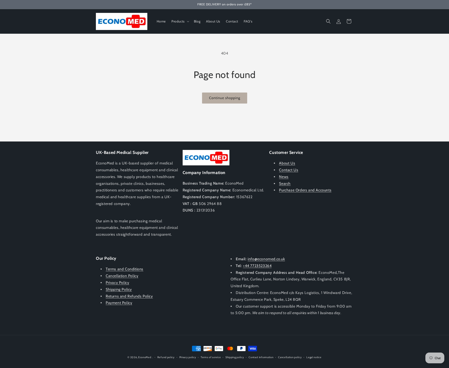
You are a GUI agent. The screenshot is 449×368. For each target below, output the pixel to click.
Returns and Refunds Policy (129, 296)
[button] (180, 21)
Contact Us (288, 170)
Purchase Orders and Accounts (305, 190)
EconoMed (144, 357)
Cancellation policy (290, 357)
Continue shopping (224, 98)
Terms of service (211, 357)
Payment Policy (119, 303)
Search (285, 183)
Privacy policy (187, 357)
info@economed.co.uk (266, 259)
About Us (287, 163)
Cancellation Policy (122, 276)
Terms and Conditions (124, 269)
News (283, 177)
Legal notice (313, 357)
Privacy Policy (117, 282)
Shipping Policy (119, 289)
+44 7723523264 (257, 266)
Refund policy (166, 357)
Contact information (261, 357)
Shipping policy (234, 357)
